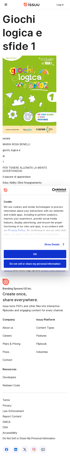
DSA (5, 427)
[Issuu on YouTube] (43, 449)
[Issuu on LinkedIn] (16, 449)
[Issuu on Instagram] (34, 449)
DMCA (6, 422)
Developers (9, 377)
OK (35, 254)
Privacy (7, 405)
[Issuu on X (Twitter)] (25, 449)
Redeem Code (11, 385)
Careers (7, 335)
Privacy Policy (16, 230)
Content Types (45, 327)
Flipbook (41, 343)
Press (6, 351)
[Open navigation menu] (6, 4)
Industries (42, 351)
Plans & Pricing (11, 343)
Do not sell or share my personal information (35, 263)
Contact (7, 359)
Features (41, 335)
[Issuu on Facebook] (6, 449)
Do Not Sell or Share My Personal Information (29, 438)
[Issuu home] (31, 4)
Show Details (52, 244)
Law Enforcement (13, 411)
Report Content (12, 416)
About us (8, 327)
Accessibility (10, 432)
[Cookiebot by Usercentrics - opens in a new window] (52, 190)
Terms (6, 400)
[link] (60, 4)
